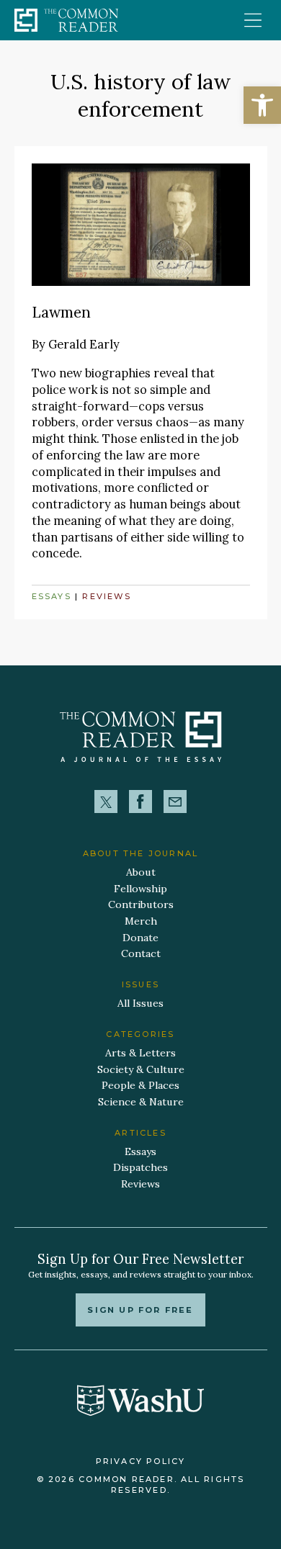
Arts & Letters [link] (140, 1052)
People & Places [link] (140, 1085)
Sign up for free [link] (140, 1310)
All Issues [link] (140, 1003)
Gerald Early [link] (84, 344)
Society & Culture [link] (140, 1069)
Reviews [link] (106, 596)
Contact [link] (141, 953)
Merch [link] (141, 921)
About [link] (141, 872)
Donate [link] (140, 937)
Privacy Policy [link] (141, 1461)
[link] (262, 105)
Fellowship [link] (140, 888)
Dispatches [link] (140, 1167)
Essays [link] (51, 596)
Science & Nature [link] (141, 1101)
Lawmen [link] (61, 312)
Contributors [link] (141, 904)
